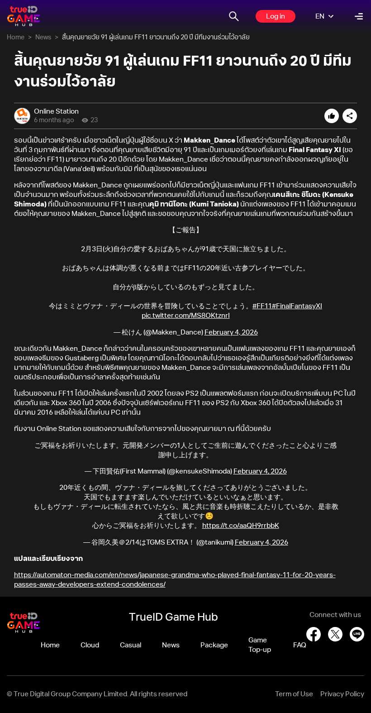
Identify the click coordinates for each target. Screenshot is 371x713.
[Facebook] (313, 634)
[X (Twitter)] (335, 634)
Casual (130, 645)
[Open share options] (349, 116)
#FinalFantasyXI (297, 306)
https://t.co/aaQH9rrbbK (240, 525)
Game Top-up (259, 645)
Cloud (90, 645)
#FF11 (262, 306)
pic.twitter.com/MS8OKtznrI (186, 315)
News (43, 37)
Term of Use (294, 694)
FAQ (299, 645)
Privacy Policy (342, 694)
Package (214, 645)
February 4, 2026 (231, 332)
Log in (275, 16)
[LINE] (357, 634)
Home (15, 37)
